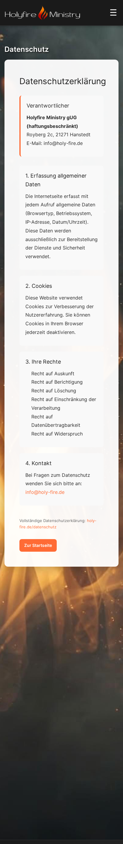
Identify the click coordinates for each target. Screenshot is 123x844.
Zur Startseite (38, 545)
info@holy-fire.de (44, 492)
